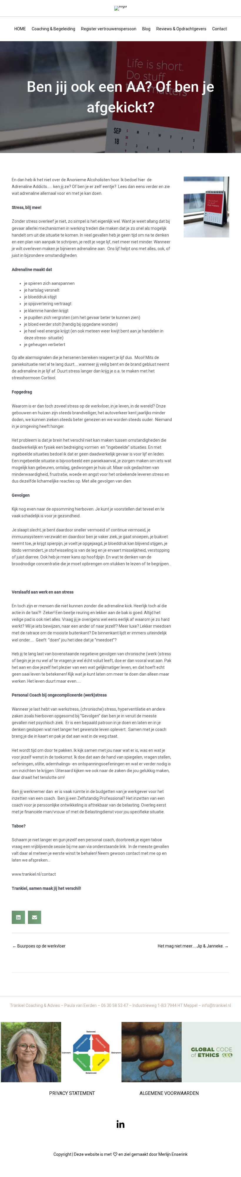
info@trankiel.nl (216, 1005)
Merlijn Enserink (173, 1154)
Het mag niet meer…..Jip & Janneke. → (193, 946)
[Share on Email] (34, 917)
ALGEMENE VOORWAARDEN (169, 1093)
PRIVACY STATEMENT (72, 1093)
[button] (120, 1125)
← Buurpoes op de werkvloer (39, 946)
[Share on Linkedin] (18, 917)
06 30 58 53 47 (115, 1005)
